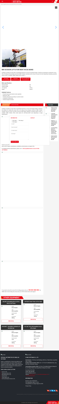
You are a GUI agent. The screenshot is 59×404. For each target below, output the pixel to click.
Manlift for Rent (6, 4)
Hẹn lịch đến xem (25, 79)
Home (2, 4)
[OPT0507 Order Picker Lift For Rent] (28, 309)
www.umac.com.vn (32, 374)
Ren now (15, 79)
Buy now (6, 79)
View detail (11, 321)
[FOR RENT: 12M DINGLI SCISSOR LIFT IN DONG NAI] (5, 336)
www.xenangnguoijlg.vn (30, 375)
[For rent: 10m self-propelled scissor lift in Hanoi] (28, 336)
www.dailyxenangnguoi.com (43, 374)
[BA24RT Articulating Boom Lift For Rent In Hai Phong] (5, 311)
